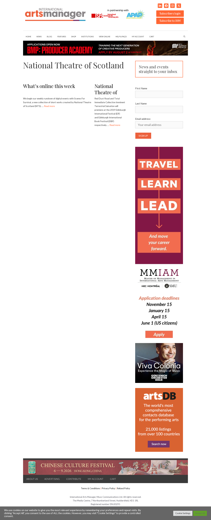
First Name (141, 88)
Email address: (143, 118)
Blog (49, 36)
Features (61, 36)
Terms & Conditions (90, 488)
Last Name (141, 103)
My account (138, 36)
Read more (49, 106)
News (39, 36)
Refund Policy (123, 488)
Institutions (87, 36)
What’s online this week (49, 86)
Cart (151, 36)
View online (104, 36)
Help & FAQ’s (121, 36)
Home (28, 36)
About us (32, 478)
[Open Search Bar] (184, 36)
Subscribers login (170, 13)
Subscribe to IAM (170, 20)
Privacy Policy (108, 488)
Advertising (52, 478)
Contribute (73, 478)
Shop (73, 36)
